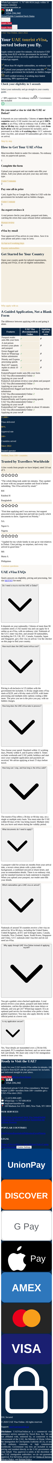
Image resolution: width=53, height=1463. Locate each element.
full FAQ (9, 580)
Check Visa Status (30, 1117)
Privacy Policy (22, 1144)
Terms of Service (8, 1144)
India (3, 1133)
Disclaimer (11, 1147)
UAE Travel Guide (18, 1120)
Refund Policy (35, 1144)
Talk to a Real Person (21, 1077)
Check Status (28, 16)
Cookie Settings (24, 1147)
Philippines (28, 1133)
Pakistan (9, 1133)
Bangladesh (18, 1133)
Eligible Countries (15, 16)
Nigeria (42, 1133)
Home (4, 16)
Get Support (32, 1120)
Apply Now (6, 23)
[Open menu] (15, 27)
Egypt (36, 1133)
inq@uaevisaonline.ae (19, 1427)
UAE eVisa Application (11, 1117)
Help (4, 21)
